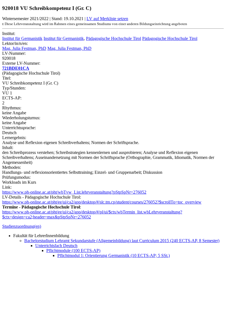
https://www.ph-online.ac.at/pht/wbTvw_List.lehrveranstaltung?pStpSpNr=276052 (74, 192)
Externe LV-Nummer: (21, 63)
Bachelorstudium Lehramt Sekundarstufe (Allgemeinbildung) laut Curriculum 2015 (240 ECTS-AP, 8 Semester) (121, 240)
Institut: (8, 33)
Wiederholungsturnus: (21, 117)
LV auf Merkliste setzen (107, 18)
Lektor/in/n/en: (15, 43)
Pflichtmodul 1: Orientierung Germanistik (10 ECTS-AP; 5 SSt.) (113, 255)
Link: (7, 187)
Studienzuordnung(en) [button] (21, 226)
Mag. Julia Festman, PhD (24, 48)
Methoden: (11, 167)
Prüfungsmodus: (16, 177)
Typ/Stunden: (14, 88)
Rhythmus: (11, 107)
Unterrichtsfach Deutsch (56, 245)
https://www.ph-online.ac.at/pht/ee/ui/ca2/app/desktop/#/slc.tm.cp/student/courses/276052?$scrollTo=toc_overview (101, 202)
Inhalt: (7, 147)
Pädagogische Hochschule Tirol (113, 38)
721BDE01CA (15, 68)
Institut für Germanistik (22, 38)
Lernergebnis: (14, 137)
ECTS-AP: (11, 98)
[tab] (113, 226)
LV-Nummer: (14, 53)
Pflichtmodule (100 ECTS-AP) (73, 250)
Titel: (6, 78)
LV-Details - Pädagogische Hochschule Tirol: (41, 197)
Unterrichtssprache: (19, 127)
